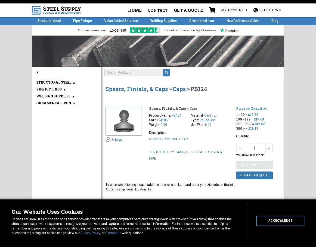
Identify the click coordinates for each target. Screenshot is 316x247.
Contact (158, 10)
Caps (179, 89)
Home (135, 10)
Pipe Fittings (82, 21)
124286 (162, 120)
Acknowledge (280, 221)
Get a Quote (188, 10)
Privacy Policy (90, 233)
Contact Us (113, 233)
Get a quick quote (254, 175)
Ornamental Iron (201, 21)
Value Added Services (121, 21)
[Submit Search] (166, 72)
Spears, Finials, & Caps (136, 89)
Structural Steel (49, 21)
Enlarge (117, 140)
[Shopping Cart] (212, 10)
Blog (275, 21)
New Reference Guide (242, 21)
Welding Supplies (163, 21)
